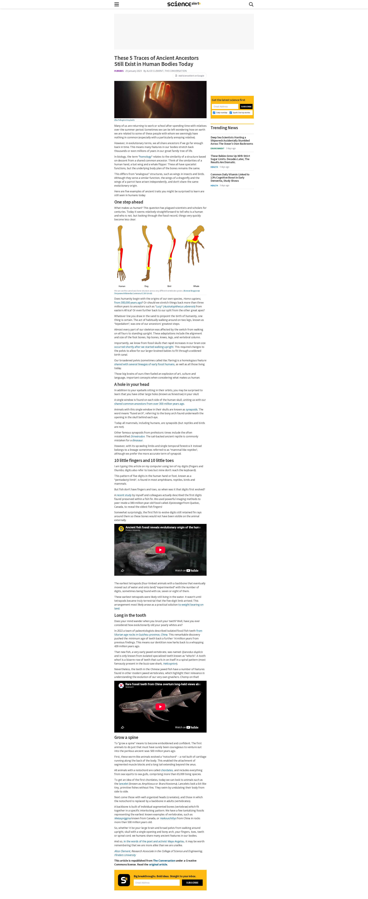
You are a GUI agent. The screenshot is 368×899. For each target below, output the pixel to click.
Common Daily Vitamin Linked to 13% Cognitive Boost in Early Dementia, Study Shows (230, 177)
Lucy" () (175, 306)
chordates (167, 770)
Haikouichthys (168, 818)
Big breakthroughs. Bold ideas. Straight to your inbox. (165, 876)
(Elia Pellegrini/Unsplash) (124, 120)
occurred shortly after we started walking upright (143, 347)
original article (158, 864)
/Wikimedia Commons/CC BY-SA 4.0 (137, 293)
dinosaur (137, 440)
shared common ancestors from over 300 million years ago (149, 403)
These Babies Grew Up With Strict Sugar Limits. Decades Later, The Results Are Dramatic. (230, 159)
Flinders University (125, 855)
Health (214, 166)
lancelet (123, 783)
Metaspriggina (122, 818)
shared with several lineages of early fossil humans (144, 364)
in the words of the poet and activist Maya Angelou (154, 841)
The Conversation (164, 860)
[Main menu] (116, 4)
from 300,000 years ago (128, 302)
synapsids (192, 409)
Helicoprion (170, 663)
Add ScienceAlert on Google (191, 75)
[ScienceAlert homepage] (184, 4)
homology (145, 156)
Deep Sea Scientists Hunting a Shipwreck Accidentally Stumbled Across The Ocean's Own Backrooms (232, 140)
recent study (123, 495)
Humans (119, 70)
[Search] (251, 4)
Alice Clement (122, 851)
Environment (217, 148)
